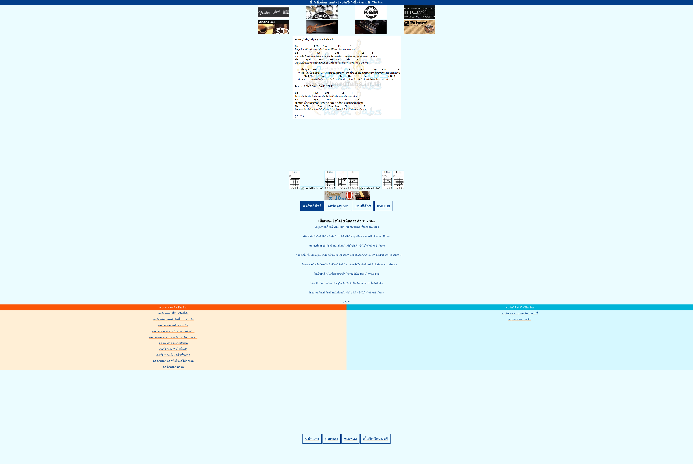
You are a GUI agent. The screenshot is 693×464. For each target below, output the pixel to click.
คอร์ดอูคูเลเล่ (337, 206)
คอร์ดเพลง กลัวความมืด (173, 325)
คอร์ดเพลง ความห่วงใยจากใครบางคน (173, 337)
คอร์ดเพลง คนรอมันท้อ (173, 343)
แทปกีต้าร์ (363, 206)
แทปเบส (383, 206)
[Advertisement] (347, 396)
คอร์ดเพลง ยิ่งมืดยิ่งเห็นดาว (173, 355)
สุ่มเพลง (331, 439)
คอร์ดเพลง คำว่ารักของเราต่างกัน (173, 331)
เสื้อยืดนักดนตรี (375, 439)
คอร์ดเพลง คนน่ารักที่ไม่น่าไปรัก (173, 319)
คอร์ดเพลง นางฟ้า (519, 319)
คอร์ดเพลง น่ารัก (173, 367)
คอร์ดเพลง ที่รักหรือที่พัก (173, 313)
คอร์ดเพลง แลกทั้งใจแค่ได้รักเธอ (173, 361)
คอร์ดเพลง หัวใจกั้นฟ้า (173, 349)
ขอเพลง (350, 439)
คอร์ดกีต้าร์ (312, 206)
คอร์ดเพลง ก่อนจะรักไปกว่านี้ (520, 313)
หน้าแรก (312, 439)
